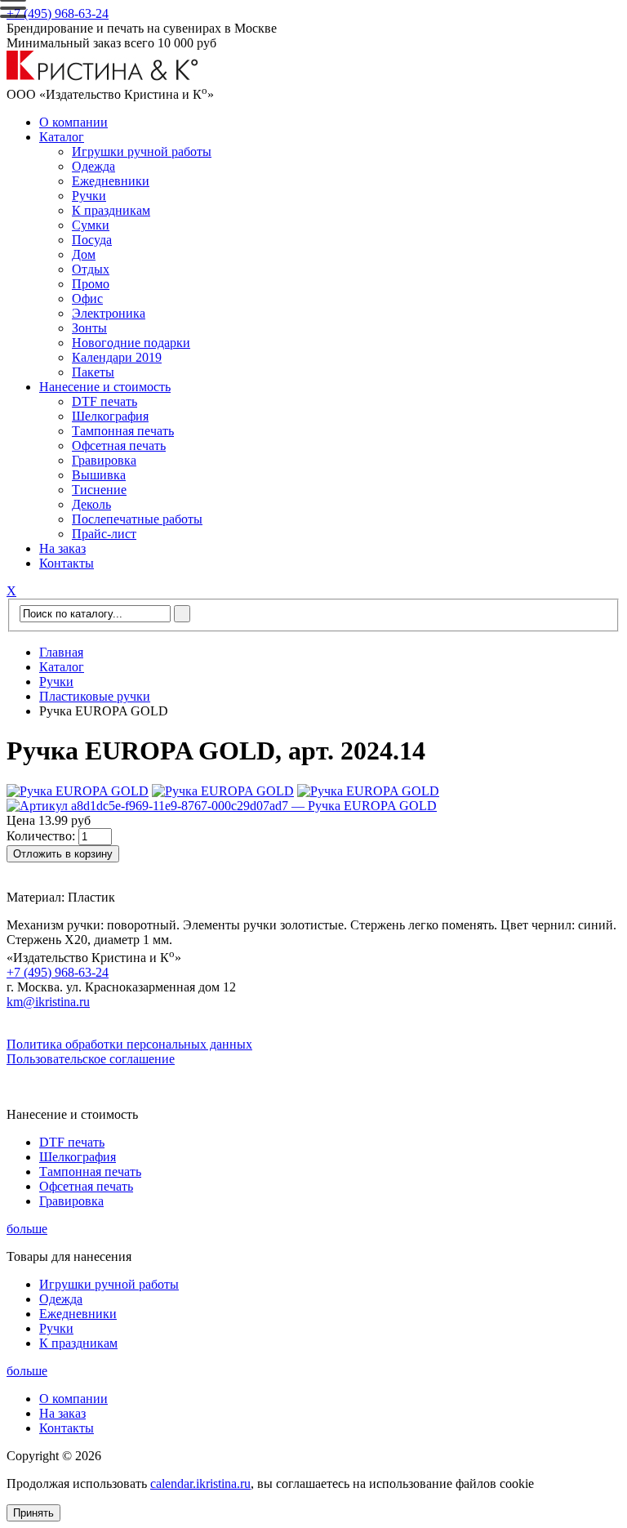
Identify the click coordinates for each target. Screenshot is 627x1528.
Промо (90, 284)
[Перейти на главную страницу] (102, 76)
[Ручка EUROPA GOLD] (78, 791)
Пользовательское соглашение (91, 1059)
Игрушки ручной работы (141, 151)
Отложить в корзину (63, 854)
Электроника (108, 313)
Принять (33, 1513)
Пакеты (93, 372)
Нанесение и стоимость (105, 387)
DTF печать (104, 401)
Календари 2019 (117, 357)
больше (27, 1229)
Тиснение (99, 490)
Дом (84, 254)
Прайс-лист (104, 534)
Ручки (89, 196)
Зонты (89, 328)
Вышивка (99, 475)
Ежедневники (110, 181)
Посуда (92, 240)
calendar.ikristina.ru (200, 1483)
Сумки (90, 225)
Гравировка (104, 460)
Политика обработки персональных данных (129, 1044)
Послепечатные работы (137, 519)
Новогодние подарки (131, 343)
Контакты (66, 563)
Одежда (93, 166)
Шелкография (110, 416)
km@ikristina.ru (48, 1002)
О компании (73, 122)
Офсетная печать (119, 445)
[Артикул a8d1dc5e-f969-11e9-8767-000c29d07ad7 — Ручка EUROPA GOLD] (222, 806)
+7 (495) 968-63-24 (58, 13)
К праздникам (111, 210)
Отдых (90, 269)
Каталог (61, 137)
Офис (87, 298)
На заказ (62, 548)
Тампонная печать (123, 431)
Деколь (91, 504)
